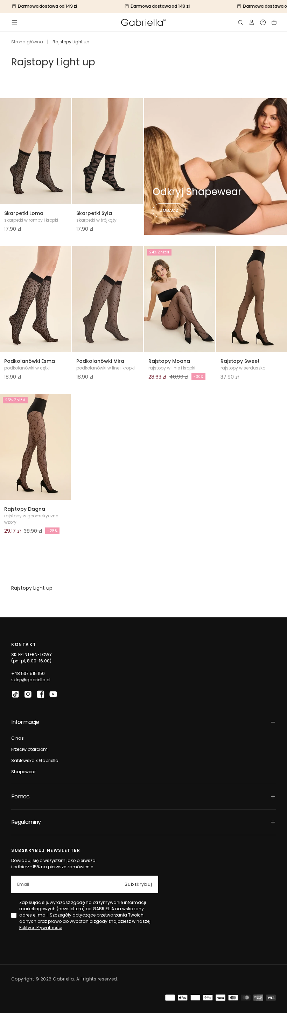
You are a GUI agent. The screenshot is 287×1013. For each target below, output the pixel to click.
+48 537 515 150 (28, 673)
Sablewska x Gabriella (34, 760)
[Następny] (61, 151)
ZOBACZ (169, 210)
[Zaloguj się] (251, 22)
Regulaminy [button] (26, 822)
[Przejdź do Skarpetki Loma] (35, 151)
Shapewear (23, 772)
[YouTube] (53, 694)
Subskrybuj (138, 884)
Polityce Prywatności (40, 928)
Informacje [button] (25, 722)
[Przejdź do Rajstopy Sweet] (251, 299)
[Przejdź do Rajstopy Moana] (179, 299)
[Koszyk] (274, 22)
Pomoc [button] (20, 796)
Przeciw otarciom (29, 749)
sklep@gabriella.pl (30, 680)
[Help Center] (263, 22)
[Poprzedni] (10, 151)
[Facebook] (40, 694)
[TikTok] (15, 694)
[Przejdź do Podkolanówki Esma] (35, 299)
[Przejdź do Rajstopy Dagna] (35, 447)
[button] (14, 22)
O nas (17, 738)
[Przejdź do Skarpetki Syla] (107, 151)
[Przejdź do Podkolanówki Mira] (107, 299)
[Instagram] (28, 694)
